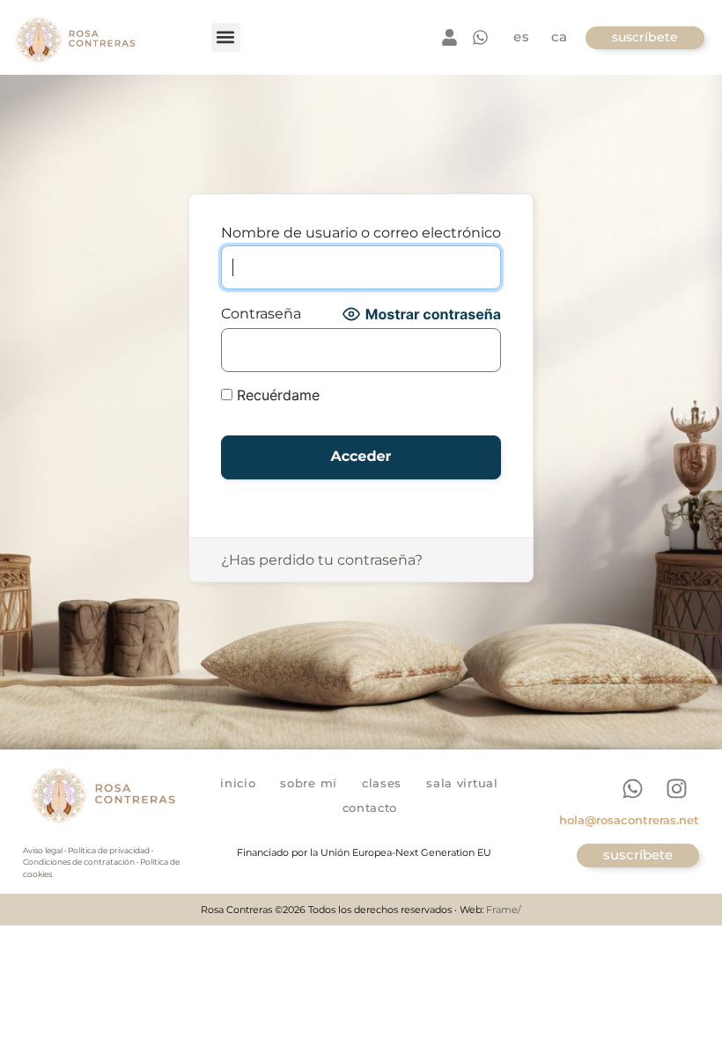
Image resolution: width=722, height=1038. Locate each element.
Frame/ (503, 909)
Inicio (237, 783)
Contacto (370, 807)
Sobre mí (308, 783)
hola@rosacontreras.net (629, 820)
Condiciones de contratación (79, 861)
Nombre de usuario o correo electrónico (361, 233)
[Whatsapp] (633, 788)
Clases (382, 783)
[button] (225, 37)
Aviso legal (43, 850)
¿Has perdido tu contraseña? (322, 560)
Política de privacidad (109, 850)
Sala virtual (461, 783)
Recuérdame (276, 395)
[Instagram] (677, 788)
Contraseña (261, 314)
